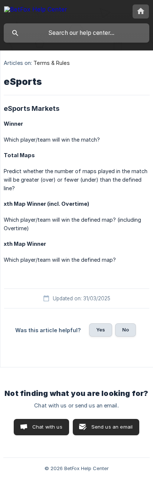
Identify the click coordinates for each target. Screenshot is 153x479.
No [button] (125, 330)
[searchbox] (76, 33)
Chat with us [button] (47, 427)
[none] (35, 10)
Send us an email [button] (112, 427)
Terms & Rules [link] (51, 63)
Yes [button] (100, 330)
